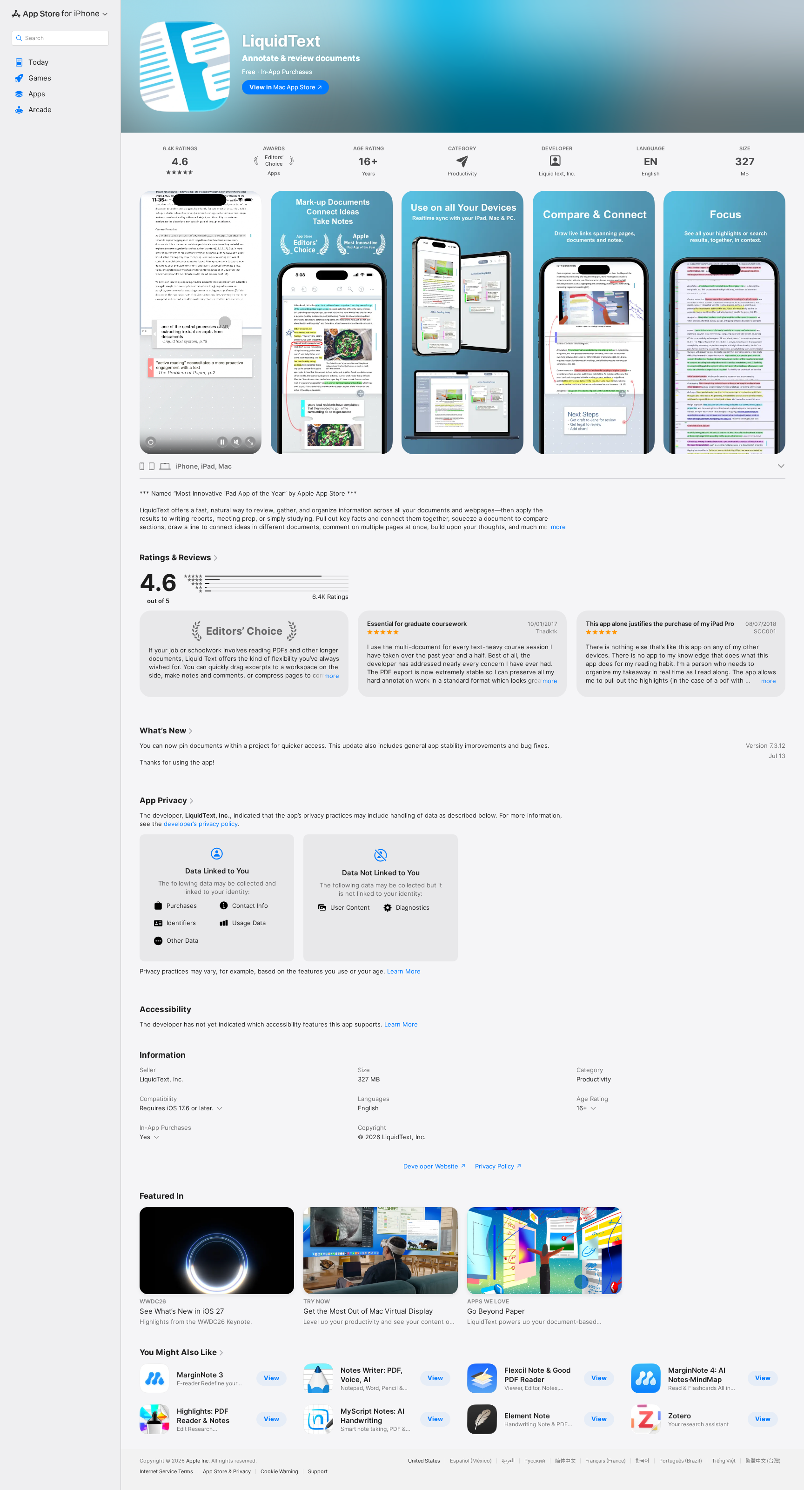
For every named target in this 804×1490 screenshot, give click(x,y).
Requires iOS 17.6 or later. (177, 1108)
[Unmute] (236, 442)
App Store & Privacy (227, 1471)
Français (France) (605, 1460)
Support (318, 1471)
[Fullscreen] (250, 442)
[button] (60, 62)
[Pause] (222, 442)
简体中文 (565, 1460)
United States (424, 1460)
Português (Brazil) (680, 1460)
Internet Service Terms (166, 1471)
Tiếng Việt (724, 1460)
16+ (581, 1108)
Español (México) (471, 1460)
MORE (331, 675)
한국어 (643, 1460)
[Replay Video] (150, 442)
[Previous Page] (130, 322)
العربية (508, 1460)
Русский (534, 1460)
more (558, 526)
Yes (145, 1137)
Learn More (404, 971)
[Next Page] (794, 322)
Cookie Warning (279, 1471)
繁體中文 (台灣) (763, 1460)
